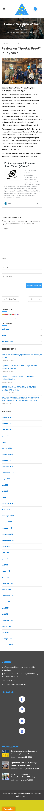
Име (4, 259)
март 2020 (6, 510)
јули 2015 (5, 608)
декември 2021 (7, 454)
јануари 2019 (6, 589)
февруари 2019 (7, 583)
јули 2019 (5, 553)
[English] (17, 315)
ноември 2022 (7, 423)
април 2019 (6, 571)
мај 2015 (5, 614)
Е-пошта (5, 267)
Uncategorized (7, 341)
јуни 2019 (5, 559)
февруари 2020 (8, 516)
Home (17, 29)
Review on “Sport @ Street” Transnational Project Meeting (19, 377)
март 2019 (5, 577)
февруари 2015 (7, 620)
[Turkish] (5, 315)
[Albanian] (7, 315)
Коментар (5, 229)
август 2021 (6, 479)
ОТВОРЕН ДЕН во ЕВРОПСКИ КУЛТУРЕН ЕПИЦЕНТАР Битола (19, 388)
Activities (24, 29)
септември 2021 (8, 473)
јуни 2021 (5, 485)
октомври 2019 (7, 534)
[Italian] (11, 315)
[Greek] (15, 315)
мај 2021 (5, 491)
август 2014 (6, 632)
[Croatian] (9, 315)
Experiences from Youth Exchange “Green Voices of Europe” (19, 367)
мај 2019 (5, 565)
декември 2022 (7, 417)
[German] (13, 315)
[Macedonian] (3, 315)
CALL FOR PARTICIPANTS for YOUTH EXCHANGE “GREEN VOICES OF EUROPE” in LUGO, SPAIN (21, 399)
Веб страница (7, 276)
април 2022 (6, 442)
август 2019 (6, 546)
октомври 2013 (7, 645)
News (4, 335)
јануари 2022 (7, 448)
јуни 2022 (5, 436)
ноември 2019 (7, 528)
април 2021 (6, 497)
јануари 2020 (7, 522)
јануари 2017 (6, 602)
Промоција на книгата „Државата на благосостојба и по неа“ (22, 356)
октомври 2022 (7, 430)
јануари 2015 (6, 626)
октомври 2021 (7, 466)
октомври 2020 (7, 503)
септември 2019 (8, 540)
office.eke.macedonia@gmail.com (15, 684)
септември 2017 (8, 596)
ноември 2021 (7, 460)
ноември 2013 (7, 639)
